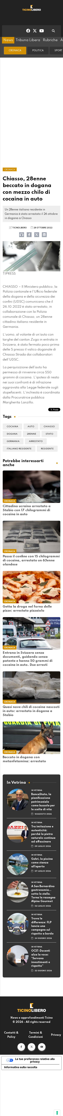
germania (13, 441)
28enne (31, 434)
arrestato (36, 441)
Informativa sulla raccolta (20, 1067)
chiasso (49, 427)
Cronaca (15, 50)
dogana (12, 434)
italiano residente (19, 449)
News (8, 40)
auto (31, 427)
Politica (38, 50)
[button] (21, 1047)
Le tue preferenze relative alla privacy (35, 1060)
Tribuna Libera (28, 40)
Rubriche (50, 40)
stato (49, 434)
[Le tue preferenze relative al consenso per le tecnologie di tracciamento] (57, 1113)
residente (47, 449)
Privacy (56, 1035)
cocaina (12, 427)
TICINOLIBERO (19, 228)
